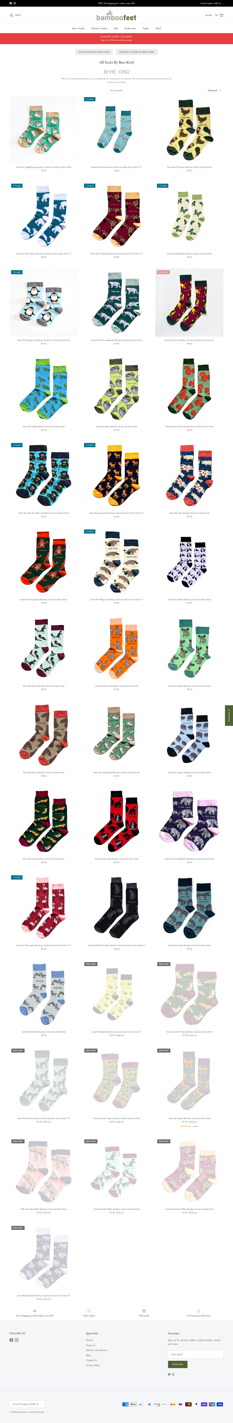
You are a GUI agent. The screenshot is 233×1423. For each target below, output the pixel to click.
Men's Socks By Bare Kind (94, 51)
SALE (158, 28)
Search (89, 1340)
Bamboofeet (21, 1412)
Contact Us (91, 1360)
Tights (146, 28)
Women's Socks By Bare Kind (136, 51)
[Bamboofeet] (116, 15)
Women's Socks (99, 28)
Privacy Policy (93, 1365)
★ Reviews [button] (228, 715)
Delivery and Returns (96, 1350)
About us (90, 1345)
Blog (88, 1355)
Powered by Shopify (36, 1412)
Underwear (130, 28)
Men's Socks (78, 28)
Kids (116, 28)
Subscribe (177, 1364)
